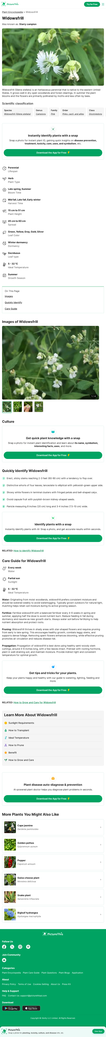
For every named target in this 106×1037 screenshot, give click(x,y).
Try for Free (92, 4)
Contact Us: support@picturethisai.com (27, 995)
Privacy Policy (9, 984)
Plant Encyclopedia (12, 12)
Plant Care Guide (31, 972)
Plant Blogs (64, 972)
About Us (55, 984)
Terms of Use (24, 984)
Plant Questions (49, 972)
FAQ (4, 995)
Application (77, 972)
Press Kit (66, 984)
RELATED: (23, 550)
